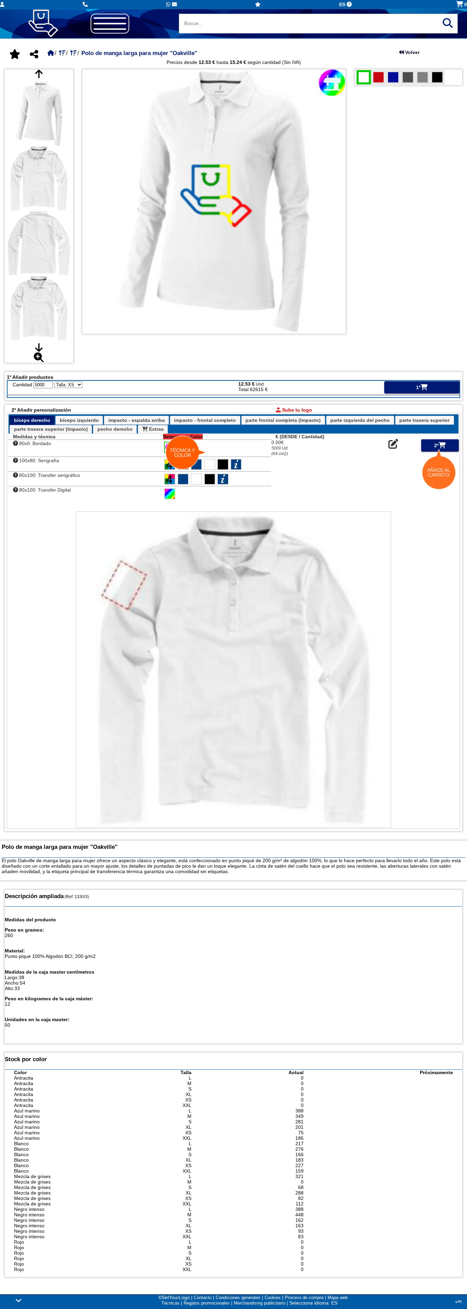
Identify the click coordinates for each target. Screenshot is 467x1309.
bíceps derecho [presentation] (32, 420)
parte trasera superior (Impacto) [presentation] (51, 429)
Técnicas (170, 1303)
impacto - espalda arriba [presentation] (136, 420)
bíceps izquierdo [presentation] (79, 420)
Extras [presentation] (156, 429)
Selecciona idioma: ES (313, 1303)
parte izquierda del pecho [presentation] (360, 420)
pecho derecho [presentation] (115, 429)
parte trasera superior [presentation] (424, 420)
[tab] (32, 420)
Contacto (203, 1297)
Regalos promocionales (207, 1303)
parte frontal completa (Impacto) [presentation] (283, 420)
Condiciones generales (238, 1297)
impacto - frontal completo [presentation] (205, 420)
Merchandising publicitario (259, 1303)
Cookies (273, 1297)
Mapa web (338, 1297)
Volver (411, 52)
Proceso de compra (304, 1297)
